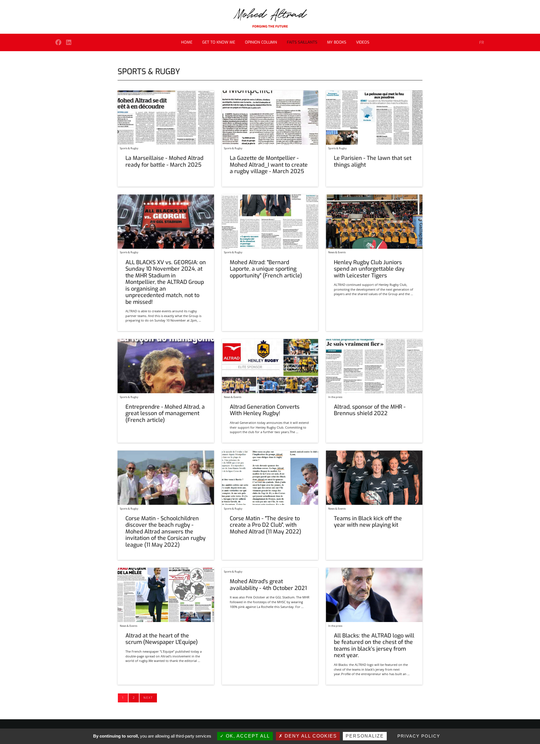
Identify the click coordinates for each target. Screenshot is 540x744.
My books (336, 42)
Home (186, 42)
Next (148, 697)
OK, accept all (247, 736)
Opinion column (261, 42)
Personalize (365, 736)
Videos (362, 42)
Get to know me (218, 42)
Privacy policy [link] (418, 736)
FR (481, 42)
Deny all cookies (310, 736)
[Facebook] (58, 42)
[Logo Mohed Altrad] (270, 18)
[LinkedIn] (68, 42)
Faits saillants (302, 42)
